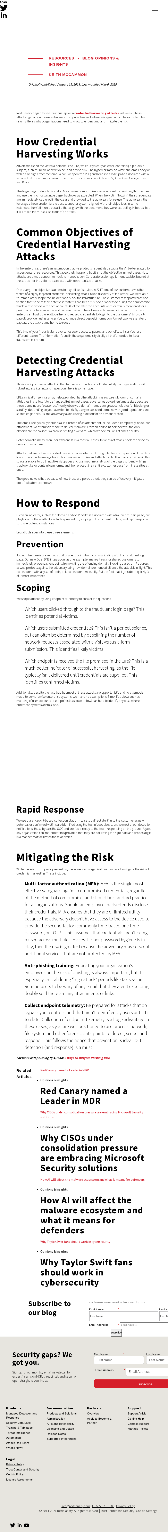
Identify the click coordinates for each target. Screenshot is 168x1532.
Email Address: (104, 1324)
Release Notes (56, 1433)
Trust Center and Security (22, 1469)
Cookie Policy (15, 1474)
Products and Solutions (62, 1413)
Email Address (110, 1370)
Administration (56, 1418)
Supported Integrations (61, 1438)
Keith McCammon (68, 75)
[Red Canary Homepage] (28, 8)
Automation (13, 1437)
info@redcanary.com (75, 1506)
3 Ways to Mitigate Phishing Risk (87, 1058)
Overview (93, 1413)
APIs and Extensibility (60, 1423)
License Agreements (19, 1479)
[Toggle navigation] (154, 9)
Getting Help (136, 1418)
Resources (61, 58)
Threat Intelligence (18, 1432)
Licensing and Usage (60, 1428)
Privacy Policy (15, 1464)
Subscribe (116, 1332)
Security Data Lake (18, 1422)
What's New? (14, 1447)
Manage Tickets (138, 1428)
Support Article (137, 1413)
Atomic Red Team (17, 1442)
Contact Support (138, 1423)
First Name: (104, 1309)
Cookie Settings (146, 1511)
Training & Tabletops (19, 1427)
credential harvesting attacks (96, 113)
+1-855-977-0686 (103, 1506)
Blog (88, 58)
